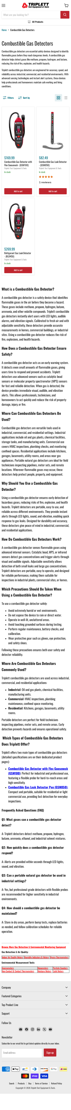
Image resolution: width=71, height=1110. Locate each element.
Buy (29, 1083)
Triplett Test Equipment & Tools (15, 168)
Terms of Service (41, 1083)
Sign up (50, 1053)
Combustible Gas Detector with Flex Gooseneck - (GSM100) (18, 163)
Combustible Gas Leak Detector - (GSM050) (53, 163)
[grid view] (58, 97)
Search (11, 1083)
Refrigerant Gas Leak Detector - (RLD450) (17, 254)
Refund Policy (56, 1083)
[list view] (65, 97)
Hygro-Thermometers (59, 957)
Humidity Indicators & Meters (36, 957)
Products (21, 1083)
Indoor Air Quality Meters (12, 957)
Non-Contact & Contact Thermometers (18, 971)
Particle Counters (60, 968)
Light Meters (58, 971)
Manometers (43, 968)
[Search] (64, 15)
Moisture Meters (44, 971)
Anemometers (8, 968)
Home (4, 29)
